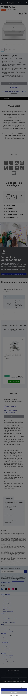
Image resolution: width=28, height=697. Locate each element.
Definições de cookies (14, 695)
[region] (14, 690)
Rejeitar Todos (14, 692)
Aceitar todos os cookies (14, 689)
